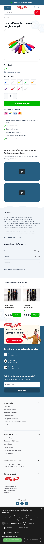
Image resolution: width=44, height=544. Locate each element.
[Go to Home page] (22, 7)
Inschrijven (22, 390)
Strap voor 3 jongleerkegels (9, 306)
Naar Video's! (12, 341)
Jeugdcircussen (9, 416)
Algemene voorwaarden (12, 450)
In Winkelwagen (22, 103)
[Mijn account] (34, 8)
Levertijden (8, 444)
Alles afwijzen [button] (32, 540)
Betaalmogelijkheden (11, 441)
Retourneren (8, 447)
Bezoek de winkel (10, 410)
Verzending (8, 438)
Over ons (7, 406)
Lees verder (36, 520)
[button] (22, 536)
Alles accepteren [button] (12, 540)
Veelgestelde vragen (11, 419)
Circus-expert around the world (15, 422)
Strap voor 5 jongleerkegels (28, 306)
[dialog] (22, 525)
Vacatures (7, 425)
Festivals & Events (10, 413)
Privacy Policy (9, 453)
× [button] (41, 509)
